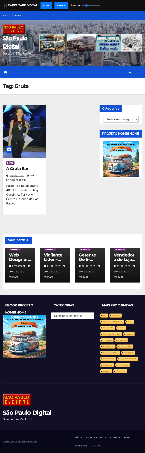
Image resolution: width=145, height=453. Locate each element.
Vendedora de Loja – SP (124, 259)
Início (5, 15)
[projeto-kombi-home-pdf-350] (121, 158)
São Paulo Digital (27, 412)
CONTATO (96, 445)
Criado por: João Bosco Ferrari (20, 441)
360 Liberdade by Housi (112, 322)
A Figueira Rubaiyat (128, 359)
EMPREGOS (15, 249)
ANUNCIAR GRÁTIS (95, 437)
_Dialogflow (120, 371)
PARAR (61, 5)
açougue (106, 371)
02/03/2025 (19, 266)
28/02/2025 (89, 266)
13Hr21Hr (116, 315)
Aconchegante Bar (110, 353)
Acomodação (108, 346)
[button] (130, 72)
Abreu (121, 328)
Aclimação (121, 340)
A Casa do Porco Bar (111, 334)
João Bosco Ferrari (16, 274)
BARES (10, 163)
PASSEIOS (114, 437)
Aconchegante (125, 346)
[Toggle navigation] (138, 72)
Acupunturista (108, 359)
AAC (130, 322)
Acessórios (107, 340)
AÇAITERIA (123, 365)
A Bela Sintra (108, 328)
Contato (16, 15)
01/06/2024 (17, 175)
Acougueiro (128, 353)
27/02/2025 (124, 266)
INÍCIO (78, 437)
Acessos (129, 334)
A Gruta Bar (17, 168)
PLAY (46, 5)
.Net (104, 315)
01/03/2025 (54, 266)
